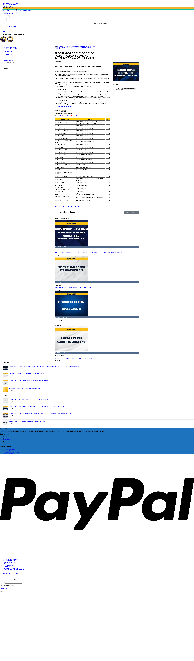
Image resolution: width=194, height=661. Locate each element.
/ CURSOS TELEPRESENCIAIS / (11, 559)
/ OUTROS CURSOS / (9, 562)
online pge (76, 47)
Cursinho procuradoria (83, 46)
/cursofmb (58, 116)
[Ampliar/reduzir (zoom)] (2, 591)
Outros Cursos (62, 44)
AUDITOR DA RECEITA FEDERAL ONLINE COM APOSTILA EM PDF (73, 287)
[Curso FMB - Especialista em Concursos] (6, 42)
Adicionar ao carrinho (129, 88)
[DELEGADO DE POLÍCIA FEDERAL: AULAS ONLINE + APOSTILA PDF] (71, 315)
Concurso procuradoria (68, 46)
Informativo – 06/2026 (9, 439)
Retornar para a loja (11, 26)
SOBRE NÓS (6, 2)
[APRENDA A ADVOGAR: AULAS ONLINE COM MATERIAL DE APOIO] (71, 351)
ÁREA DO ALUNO (8, 7)
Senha (3, 582)
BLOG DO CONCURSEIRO (10, 5)
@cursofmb (66, 116)
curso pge (63, 47)
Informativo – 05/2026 (9, 444)
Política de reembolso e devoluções (12, 452)
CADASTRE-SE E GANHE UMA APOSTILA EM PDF (17, 10)
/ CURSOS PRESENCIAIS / (10, 558)
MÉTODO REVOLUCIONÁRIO (11, 3)
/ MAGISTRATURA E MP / (10, 561)
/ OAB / (5, 563)
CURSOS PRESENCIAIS (12, 9)
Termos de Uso (7, 450)
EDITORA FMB (7, 6)
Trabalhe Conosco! (8, 453)
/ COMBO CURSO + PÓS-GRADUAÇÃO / (14, 569)
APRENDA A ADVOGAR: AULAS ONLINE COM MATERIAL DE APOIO (73, 358)
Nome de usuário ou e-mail (8, 580)
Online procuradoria (82, 47)
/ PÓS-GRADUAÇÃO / (9, 565)
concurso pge (59, 46)
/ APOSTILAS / (7, 566)
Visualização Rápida (61, 246)
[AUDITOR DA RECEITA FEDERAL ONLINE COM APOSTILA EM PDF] (71, 280)
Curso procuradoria (69, 47)
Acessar (11, 585)
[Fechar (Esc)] (0, 591)
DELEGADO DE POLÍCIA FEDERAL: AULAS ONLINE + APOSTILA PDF (73, 323)
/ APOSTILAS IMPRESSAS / (10, 568)
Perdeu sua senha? (6, 588)
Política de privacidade (9, 449)
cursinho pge (75, 46)
